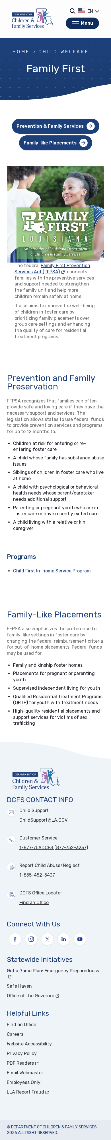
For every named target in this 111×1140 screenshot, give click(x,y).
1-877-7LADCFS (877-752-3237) (53, 847)
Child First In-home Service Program (52, 571)
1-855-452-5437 (37, 875)
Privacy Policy (22, 1053)
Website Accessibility (29, 1044)
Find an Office (34, 902)
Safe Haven (19, 986)
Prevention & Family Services (50, 126)
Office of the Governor (52, 995)
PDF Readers (42, 1063)
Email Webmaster (25, 1072)
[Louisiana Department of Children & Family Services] (32, 18)
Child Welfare (63, 51)
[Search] (72, 11)
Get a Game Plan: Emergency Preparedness (55, 970)
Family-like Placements (50, 143)
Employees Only (23, 1082)
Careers (15, 1034)
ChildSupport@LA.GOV (43, 820)
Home (21, 51)
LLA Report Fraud (47, 1092)
